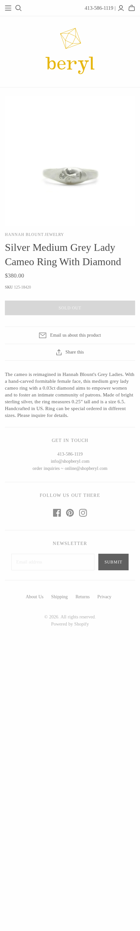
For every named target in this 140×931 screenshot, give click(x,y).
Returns (83, 596)
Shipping (59, 596)
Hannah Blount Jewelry (34, 234)
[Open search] (18, 8)
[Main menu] (8, 8)
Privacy (104, 596)
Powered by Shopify (70, 624)
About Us (34, 596)
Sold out (70, 307)
